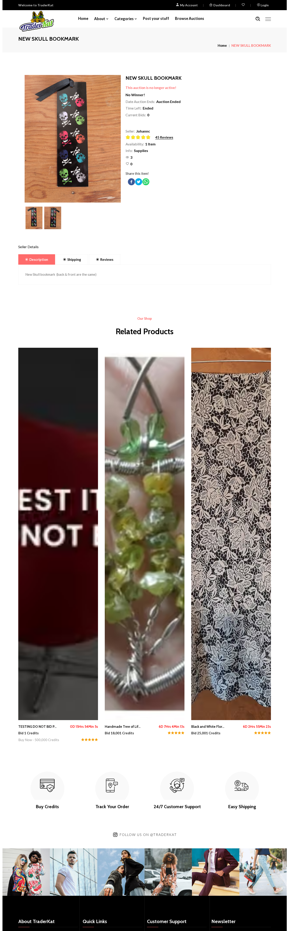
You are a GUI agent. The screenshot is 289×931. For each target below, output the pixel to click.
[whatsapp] (145, 181)
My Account (188, 5)
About (99, 18)
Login (265, 5)
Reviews (106, 259)
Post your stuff (156, 18)
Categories (124, 18)
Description (38, 259)
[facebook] (131, 181)
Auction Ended (168, 101)
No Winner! (135, 95)
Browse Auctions (189, 18)
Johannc (143, 131)
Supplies (141, 150)
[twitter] (138, 181)
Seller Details (28, 247)
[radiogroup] (139, 137)
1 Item (150, 144)
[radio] (128, 137)
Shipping (74, 259)
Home (83, 18)
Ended (148, 108)
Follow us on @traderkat (148, 835)
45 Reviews (164, 137)
